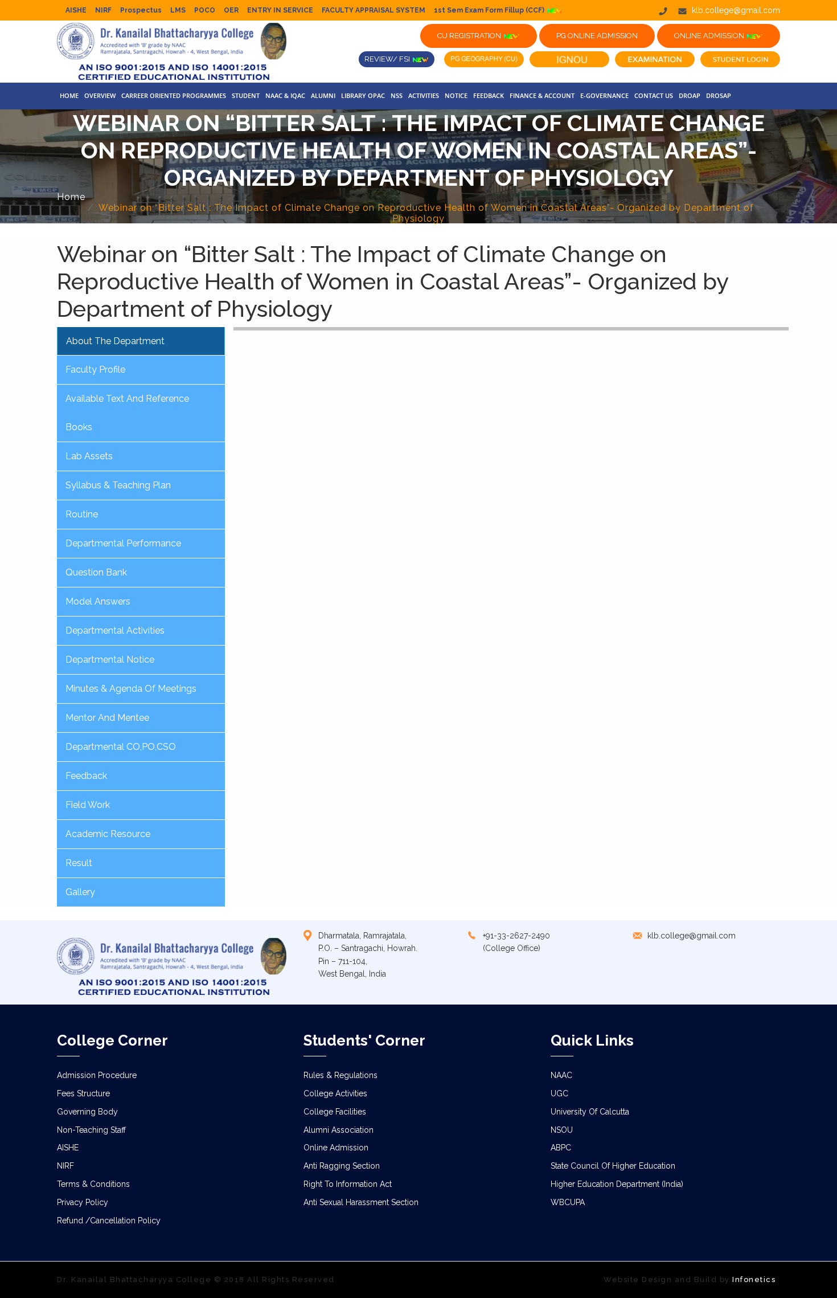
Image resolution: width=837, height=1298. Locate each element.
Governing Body (87, 1111)
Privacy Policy (82, 1202)
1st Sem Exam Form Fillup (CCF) (490, 10)
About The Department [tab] (115, 341)
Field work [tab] (87, 804)
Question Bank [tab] (96, 572)
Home (69, 95)
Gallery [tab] (80, 892)
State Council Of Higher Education (613, 1165)
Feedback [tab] (86, 775)
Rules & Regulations (340, 1075)
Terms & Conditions (93, 1184)
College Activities (335, 1093)
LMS (178, 10)
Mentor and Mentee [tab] (107, 717)
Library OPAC (363, 95)
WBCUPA (568, 1202)
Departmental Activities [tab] (115, 630)
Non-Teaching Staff (91, 1129)
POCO (204, 10)
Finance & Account (542, 95)
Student (246, 95)
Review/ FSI (388, 59)
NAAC (561, 1075)
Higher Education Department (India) (617, 1184)
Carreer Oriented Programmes (173, 95)
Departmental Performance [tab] (123, 543)
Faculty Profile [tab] (95, 369)
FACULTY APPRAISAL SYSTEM (373, 10)
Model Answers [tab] (97, 601)
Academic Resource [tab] (107, 833)
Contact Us (653, 95)
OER (231, 10)
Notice (456, 95)
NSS (397, 95)
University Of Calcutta (590, 1111)
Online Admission (335, 1147)
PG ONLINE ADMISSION (597, 35)
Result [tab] (78, 863)
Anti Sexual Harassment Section (361, 1202)
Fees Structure (83, 1093)
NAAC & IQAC (285, 95)
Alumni (323, 95)
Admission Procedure (97, 1075)
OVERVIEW (100, 95)
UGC (559, 1093)
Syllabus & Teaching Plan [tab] (118, 485)
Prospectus (141, 10)
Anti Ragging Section (341, 1165)
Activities (423, 95)
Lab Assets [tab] (89, 456)
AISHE (76, 10)
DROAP (689, 95)
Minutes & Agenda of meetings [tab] (130, 688)
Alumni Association (338, 1129)
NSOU (562, 1129)
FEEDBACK (488, 95)
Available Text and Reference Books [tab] (127, 412)
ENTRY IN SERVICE (280, 10)
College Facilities (334, 1111)
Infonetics (754, 1279)
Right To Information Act (347, 1184)
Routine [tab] (81, 514)
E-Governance (604, 95)
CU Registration (470, 35)
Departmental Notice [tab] (109, 659)
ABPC (561, 1147)
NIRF (103, 10)
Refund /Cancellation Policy (109, 1220)
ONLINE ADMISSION (710, 35)
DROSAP (718, 95)
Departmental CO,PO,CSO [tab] (120, 746)
